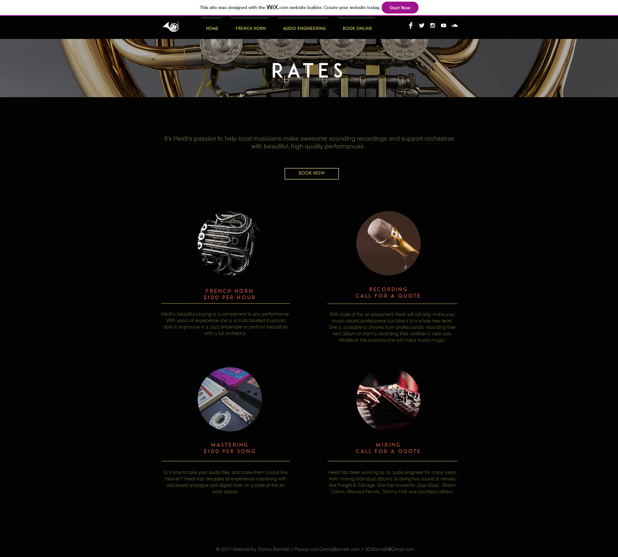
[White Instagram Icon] (432, 25)
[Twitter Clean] (421, 25)
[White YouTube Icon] (443, 25)
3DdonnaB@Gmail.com (390, 549)
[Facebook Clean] (410, 25)
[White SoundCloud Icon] (454, 25)
